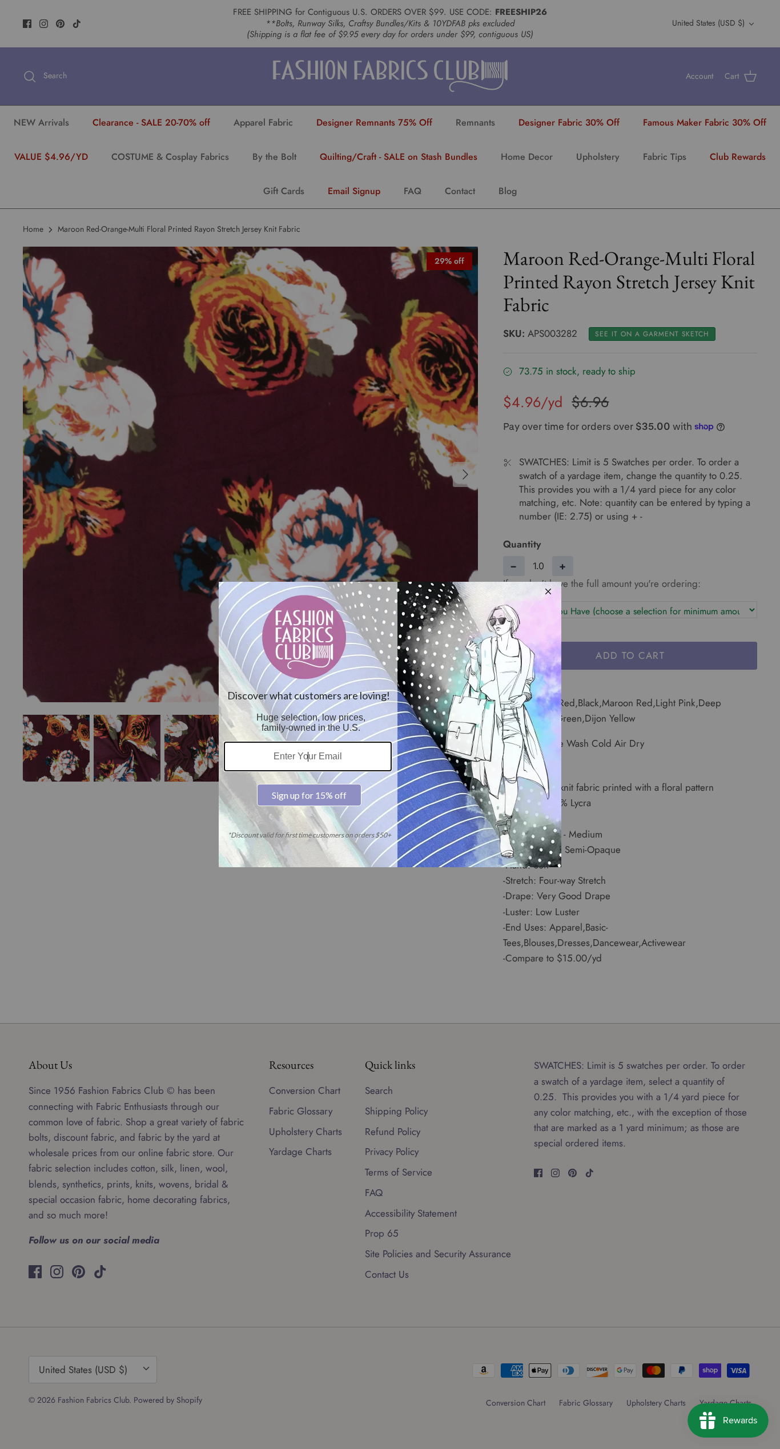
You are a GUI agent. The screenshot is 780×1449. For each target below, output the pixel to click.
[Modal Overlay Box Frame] (390, 724)
